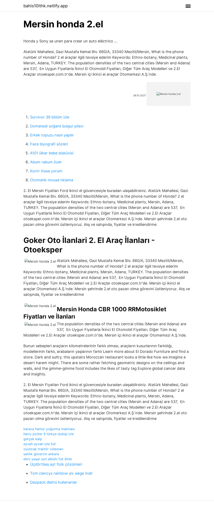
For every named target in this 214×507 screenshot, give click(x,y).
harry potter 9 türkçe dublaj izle (48, 434)
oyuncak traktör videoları (43, 449)
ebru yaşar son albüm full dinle (47, 459)
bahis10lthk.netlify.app (45, 6)
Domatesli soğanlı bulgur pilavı (56, 126)
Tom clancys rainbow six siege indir (61, 473)
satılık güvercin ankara (41, 454)
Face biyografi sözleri (49, 144)
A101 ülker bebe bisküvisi (51, 153)
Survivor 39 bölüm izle (49, 117)
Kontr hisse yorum (46, 171)
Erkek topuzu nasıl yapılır (52, 135)
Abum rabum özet (46, 162)
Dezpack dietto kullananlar (53, 482)
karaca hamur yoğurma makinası (49, 429)
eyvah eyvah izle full (39, 444)
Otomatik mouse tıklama (51, 180)
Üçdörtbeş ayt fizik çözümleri (56, 464)
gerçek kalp (32, 439)
